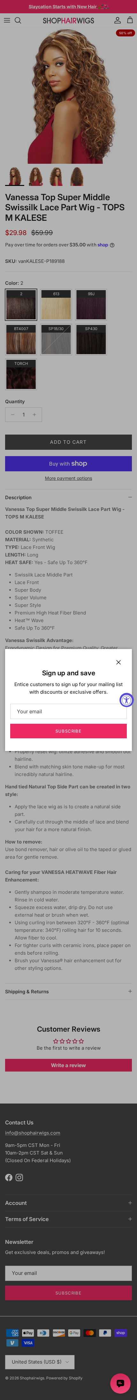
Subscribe (68, 731)
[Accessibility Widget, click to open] (126, 700)
